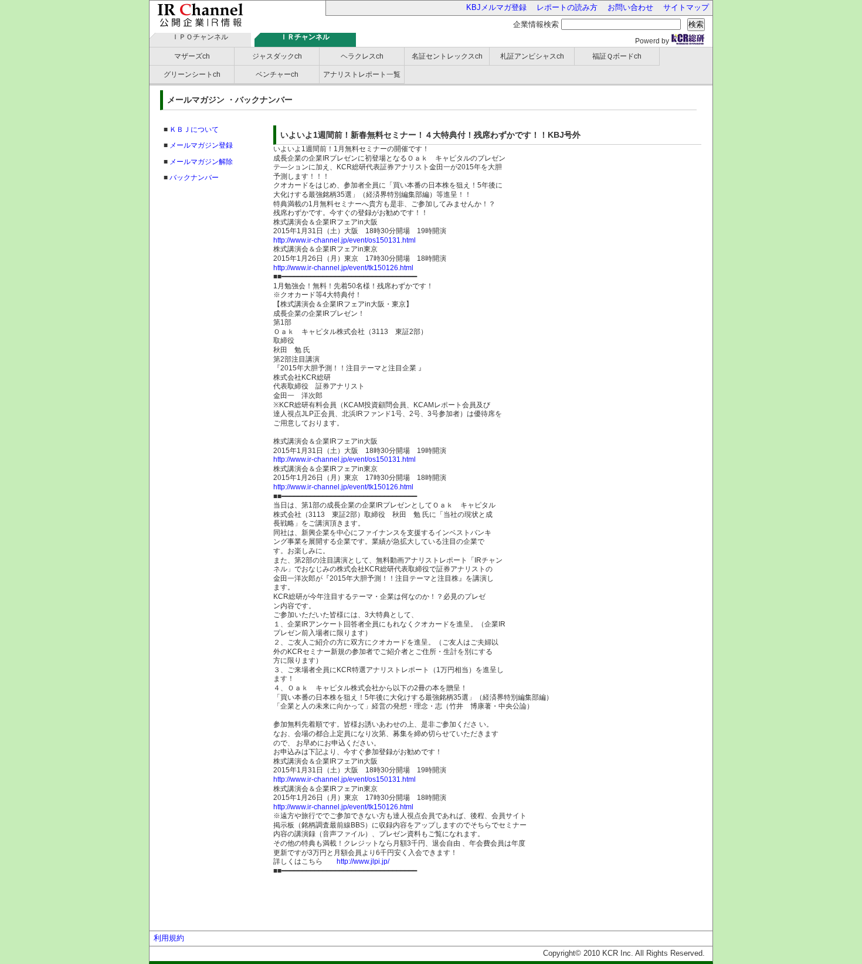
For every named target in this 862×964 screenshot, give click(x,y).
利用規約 (169, 938)
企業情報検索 (536, 24)
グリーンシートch (192, 74)
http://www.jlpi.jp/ (363, 861)
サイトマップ (686, 7)
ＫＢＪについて (194, 129)
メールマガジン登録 (201, 145)
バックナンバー (194, 177)
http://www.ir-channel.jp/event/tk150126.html (343, 268)
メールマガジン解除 (201, 162)
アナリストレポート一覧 (362, 74)
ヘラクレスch (362, 56)
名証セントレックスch (447, 56)
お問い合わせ (630, 7)
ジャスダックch (277, 56)
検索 (696, 24)
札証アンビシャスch (532, 56)
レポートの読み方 (567, 7)
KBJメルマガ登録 (496, 7)
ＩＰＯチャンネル (200, 37)
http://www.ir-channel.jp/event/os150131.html (344, 240)
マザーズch (192, 56)
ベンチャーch (277, 74)
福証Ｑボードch (617, 56)
